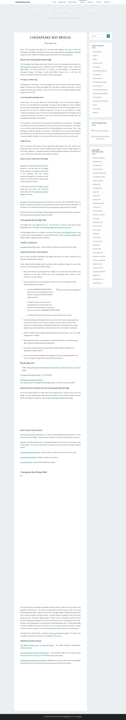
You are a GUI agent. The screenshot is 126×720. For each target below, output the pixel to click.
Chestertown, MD (98, 180)
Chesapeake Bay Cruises (100, 82)
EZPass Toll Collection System (66, 232)
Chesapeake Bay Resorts (100, 70)
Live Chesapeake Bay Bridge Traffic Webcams (34, 653)
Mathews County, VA (99, 214)
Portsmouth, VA (97, 241)
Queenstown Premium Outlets (35, 215)
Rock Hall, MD (97, 249)
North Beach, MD (98, 222)
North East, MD (97, 226)
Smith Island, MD (98, 252)
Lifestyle (106, 2)
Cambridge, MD (97, 165)
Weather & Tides (97, 63)
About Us (95, 112)
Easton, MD (96, 195)
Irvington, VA (96, 207)
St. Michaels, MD (97, 264)
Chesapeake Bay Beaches (100, 89)
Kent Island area (50, 212)
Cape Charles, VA (98, 169)
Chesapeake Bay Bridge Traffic (30, 247)
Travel (82, 2)
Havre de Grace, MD (98, 203)
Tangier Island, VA (98, 267)
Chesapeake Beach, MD (99, 173)
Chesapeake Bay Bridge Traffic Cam (31, 380)
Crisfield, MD (96, 184)
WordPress (67, 716)
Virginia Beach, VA (98, 279)
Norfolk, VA (96, 218)
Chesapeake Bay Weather (28, 457)
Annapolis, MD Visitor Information (31, 442)
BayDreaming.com (22, 2)
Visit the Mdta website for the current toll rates (55, 227)
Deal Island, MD (97, 188)
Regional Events (97, 86)
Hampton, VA (97, 199)
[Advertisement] (66, 180)
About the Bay (72, 2)
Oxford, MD (96, 233)
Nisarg (79, 716)
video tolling (71, 235)
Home (54, 2)
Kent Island (24, 67)
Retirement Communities (100, 101)
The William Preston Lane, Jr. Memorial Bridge (36, 645)
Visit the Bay (96, 67)
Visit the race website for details (59, 633)
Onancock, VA (97, 230)
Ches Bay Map (62, 2)
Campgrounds (97, 74)
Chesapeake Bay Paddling (100, 93)
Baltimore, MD (97, 161)
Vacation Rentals (98, 78)
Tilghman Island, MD (99, 271)
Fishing (98, 2)
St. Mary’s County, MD (99, 260)
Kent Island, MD (97, 211)
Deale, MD (96, 192)
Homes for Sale (97, 97)
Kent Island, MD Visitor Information (32, 435)
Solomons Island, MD (99, 256)
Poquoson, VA (97, 237)
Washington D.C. (97, 283)
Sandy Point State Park (38, 166)
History (95, 105)
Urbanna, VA (96, 275)
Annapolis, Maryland (99, 158)
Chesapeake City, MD (99, 176)
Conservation (97, 108)
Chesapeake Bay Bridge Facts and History (33, 660)
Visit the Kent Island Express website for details (57, 398)
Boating (90, 2)
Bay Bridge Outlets (26, 462)
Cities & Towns (97, 52)
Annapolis (34, 67)
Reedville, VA (96, 245)
